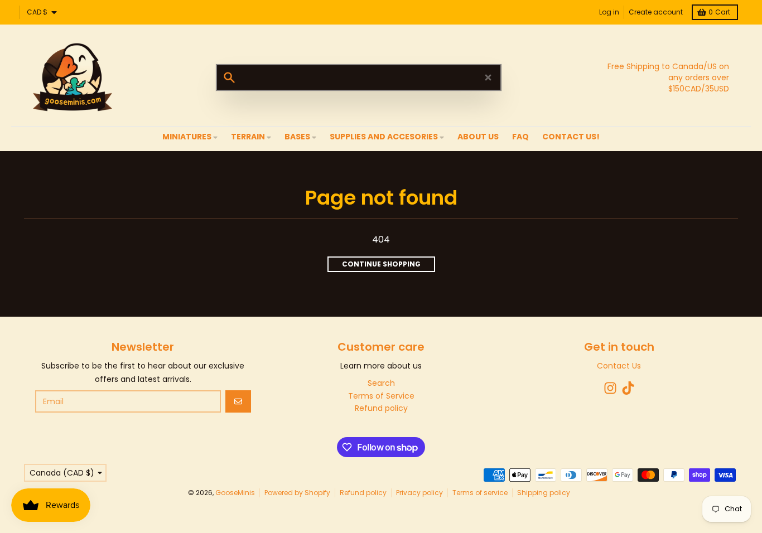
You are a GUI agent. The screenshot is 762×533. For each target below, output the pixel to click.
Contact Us (619, 365)
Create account (656, 12)
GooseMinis (235, 492)
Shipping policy (543, 492)
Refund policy (363, 492)
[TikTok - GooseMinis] (628, 388)
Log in (609, 12)
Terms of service (480, 492)
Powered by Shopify (297, 492)
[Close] (488, 77)
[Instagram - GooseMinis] (610, 388)
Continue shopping (381, 264)
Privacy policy (419, 492)
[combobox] (358, 77)
